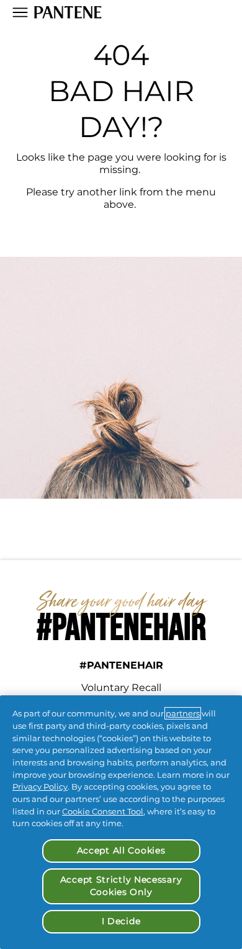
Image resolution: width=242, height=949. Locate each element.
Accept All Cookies (121, 850)
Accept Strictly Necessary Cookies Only (121, 886)
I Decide (121, 921)
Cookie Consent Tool (102, 811)
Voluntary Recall (121, 687)
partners (183, 713)
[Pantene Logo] (68, 12)
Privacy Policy (40, 786)
